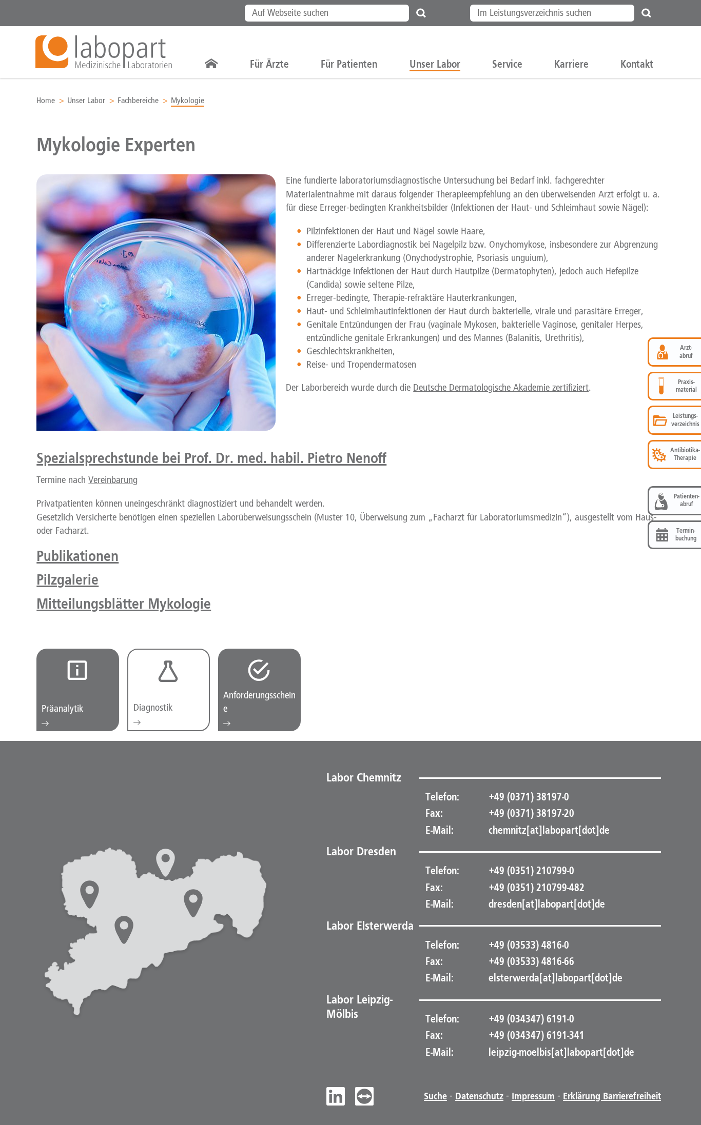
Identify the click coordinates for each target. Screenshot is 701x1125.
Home (45, 100)
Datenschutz (479, 1096)
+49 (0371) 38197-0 (527, 797)
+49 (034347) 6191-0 (530, 1019)
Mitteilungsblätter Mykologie (123, 603)
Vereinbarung (113, 480)
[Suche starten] (421, 13)
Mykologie (187, 100)
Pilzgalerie (67, 579)
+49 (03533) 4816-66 (530, 961)
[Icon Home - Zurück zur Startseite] (211, 64)
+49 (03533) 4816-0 (527, 945)
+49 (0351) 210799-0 (530, 871)
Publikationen (77, 556)
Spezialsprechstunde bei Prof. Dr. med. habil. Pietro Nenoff (211, 458)
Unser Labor (86, 100)
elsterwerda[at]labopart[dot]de (555, 978)
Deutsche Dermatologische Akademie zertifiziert (501, 388)
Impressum (533, 1096)
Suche (435, 1096)
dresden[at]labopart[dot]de (547, 904)
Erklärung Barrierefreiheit (612, 1096)
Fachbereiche (138, 100)
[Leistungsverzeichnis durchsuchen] (646, 13)
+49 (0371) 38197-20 (530, 813)
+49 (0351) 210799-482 (535, 887)
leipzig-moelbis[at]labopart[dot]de (561, 1052)
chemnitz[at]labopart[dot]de (549, 830)
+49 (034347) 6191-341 (535, 1035)
